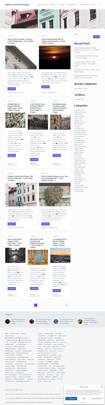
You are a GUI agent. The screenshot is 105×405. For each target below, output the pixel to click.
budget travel (60, 340)
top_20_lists (77, 177)
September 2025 (79, 99)
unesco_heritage (79, 185)
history (40, 344)
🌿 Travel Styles (71, 4)
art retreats (47, 344)
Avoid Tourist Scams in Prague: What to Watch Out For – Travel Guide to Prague (37, 108)
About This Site (9, 335)
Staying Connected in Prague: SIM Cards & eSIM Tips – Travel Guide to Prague (20, 178)
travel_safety (78, 181)
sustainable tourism (58, 366)
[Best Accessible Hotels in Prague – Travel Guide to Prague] (7, 321)
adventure (53, 355)
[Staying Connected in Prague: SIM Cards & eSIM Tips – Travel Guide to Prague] (21, 194)
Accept (71, 398)
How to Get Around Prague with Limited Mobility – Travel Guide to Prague (43, 321)
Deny (84, 398)
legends (53, 379)
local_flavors (77, 154)
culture (40, 342)
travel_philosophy (79, 179)
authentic (41, 361)
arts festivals (48, 357)
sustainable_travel (79, 173)
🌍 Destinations (42, 4)
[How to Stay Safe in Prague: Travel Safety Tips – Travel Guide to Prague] (15, 255)
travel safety (50, 374)
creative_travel (78, 118)
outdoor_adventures (79, 163)
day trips (62, 346)
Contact (23, 333)
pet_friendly (77, 165)
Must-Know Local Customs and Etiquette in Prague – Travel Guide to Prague (37, 243)
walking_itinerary (79, 191)
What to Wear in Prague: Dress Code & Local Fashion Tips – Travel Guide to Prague (54, 178)
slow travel (41, 372)
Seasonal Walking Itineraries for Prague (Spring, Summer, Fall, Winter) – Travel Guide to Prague (86, 50)
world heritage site (43, 379)
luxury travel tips (43, 355)
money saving (41, 340)
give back (53, 368)
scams (57, 374)
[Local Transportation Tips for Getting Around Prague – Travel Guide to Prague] (54, 57)
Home (6, 333)
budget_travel (78, 114)
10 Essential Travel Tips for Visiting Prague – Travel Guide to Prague (59, 242)
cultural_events (78, 120)
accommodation (52, 335)
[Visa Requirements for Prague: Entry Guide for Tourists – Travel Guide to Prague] (60, 122)
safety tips (55, 342)
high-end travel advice (44, 353)
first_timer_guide (79, 136)
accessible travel (48, 333)
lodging (50, 338)
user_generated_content (81, 187)
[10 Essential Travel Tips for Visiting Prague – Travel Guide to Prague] (60, 255)
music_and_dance (79, 159)
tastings (60, 370)
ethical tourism (54, 363)
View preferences (96, 398)
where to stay (62, 335)
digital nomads (61, 372)
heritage (40, 348)
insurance (40, 376)
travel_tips (11, 36)
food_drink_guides (79, 140)
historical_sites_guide (80, 146)
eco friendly (49, 361)
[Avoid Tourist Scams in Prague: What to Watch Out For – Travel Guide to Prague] (38, 122)
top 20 (39, 346)
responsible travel (43, 363)
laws (62, 374)
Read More (12, 89)
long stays (41, 374)
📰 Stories (61, 4)
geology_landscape (79, 142)
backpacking (58, 338)
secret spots (41, 359)
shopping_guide (78, 171)
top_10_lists (77, 175)
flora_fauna (77, 138)
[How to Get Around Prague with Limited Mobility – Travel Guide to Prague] (31, 321)
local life (60, 351)
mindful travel (51, 372)
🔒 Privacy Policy (14, 333)
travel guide (61, 368)
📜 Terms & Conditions (11, 340)
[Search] (99, 4)
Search (76, 34)
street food (48, 348)
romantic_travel (78, 169)
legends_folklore (79, 152)
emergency (55, 376)
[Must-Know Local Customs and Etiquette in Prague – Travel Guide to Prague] (38, 257)
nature (40, 357)
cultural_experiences (80, 122)
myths (39, 381)
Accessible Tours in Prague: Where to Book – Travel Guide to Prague (67, 321)
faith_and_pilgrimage (80, 130)
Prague (40, 333)
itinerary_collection (79, 150)
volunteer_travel (78, 189)
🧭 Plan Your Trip (84, 4)
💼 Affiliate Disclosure (25, 340)
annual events (58, 357)
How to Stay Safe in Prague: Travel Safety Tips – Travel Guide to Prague (15, 242)
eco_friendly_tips (79, 128)
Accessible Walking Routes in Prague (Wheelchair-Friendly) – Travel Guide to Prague (85, 64)
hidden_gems (78, 144)
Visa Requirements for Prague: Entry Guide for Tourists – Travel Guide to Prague (60, 108)
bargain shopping (42, 351)
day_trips (76, 126)
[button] (102, 387)
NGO (50, 366)
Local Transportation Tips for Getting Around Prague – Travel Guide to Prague (53, 41)
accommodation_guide (80, 112)
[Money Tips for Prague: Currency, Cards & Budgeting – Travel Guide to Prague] (21, 57)
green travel (50, 359)
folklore (59, 379)
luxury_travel (77, 157)
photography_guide (79, 167)
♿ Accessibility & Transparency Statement (16, 338)
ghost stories (47, 381)
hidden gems (55, 346)
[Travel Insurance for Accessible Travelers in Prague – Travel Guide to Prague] (80, 321)
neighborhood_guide (80, 161)
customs (58, 359)
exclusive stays (42, 338)
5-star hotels (42, 335)
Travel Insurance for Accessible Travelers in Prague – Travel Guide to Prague (90, 321)
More (93, 4)
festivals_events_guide (80, 134)
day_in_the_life (78, 124)
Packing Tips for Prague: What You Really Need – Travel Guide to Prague (15, 107)
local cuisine (46, 346)
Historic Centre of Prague (17, 4)
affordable (47, 342)
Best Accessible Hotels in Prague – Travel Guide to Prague (18, 321)
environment (53, 370)
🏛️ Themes (52, 4)
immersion (48, 376)
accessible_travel (79, 110)
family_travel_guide (79, 132)
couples (54, 353)
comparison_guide (79, 116)
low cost (63, 342)
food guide (58, 333)
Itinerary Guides (78, 148)
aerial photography (58, 344)
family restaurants (58, 348)
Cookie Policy (83, 402)
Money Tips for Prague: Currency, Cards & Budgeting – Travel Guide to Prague (20, 41)
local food (52, 351)
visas (61, 376)
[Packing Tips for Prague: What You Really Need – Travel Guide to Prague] (15, 120)
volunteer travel (43, 370)
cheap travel (50, 340)
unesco (60, 355)
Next (66, 305)
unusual (56, 361)
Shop (6, 342)
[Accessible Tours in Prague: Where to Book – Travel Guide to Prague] (56, 321)
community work (42, 366)
